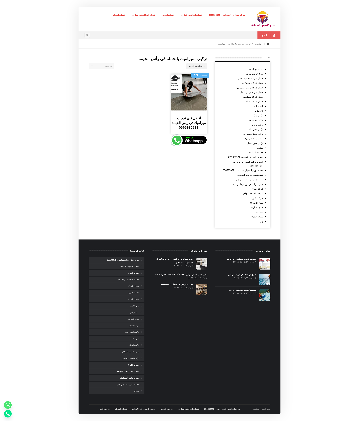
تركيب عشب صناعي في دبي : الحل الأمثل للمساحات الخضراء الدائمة (181, 274)
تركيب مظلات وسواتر (253, 138)
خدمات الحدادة (133, 273)
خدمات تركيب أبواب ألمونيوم (128, 371)
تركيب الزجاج (134, 345)
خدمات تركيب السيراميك (129, 378)
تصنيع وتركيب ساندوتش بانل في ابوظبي (241, 259)
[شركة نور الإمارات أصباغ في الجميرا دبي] (263, 19)
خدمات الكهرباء (133, 365)
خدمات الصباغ (133, 292)
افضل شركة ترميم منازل (251, 92)
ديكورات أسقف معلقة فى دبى (249, 179)
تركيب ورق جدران (255, 143)
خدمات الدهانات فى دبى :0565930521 (245, 157)
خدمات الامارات (256, 152)
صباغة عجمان (257, 216)
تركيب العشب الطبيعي (130, 358)
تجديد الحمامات (133, 319)
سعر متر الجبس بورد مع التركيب (248, 184)
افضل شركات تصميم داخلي (250, 78)
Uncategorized (255, 69)
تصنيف (260, 147)
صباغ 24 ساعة (256, 202)
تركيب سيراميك (256, 129)
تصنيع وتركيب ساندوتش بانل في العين (242, 274)
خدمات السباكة (133, 286)
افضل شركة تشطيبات (253, 96)
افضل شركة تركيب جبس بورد (249, 87)
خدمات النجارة (133, 299)
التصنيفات (258, 106)
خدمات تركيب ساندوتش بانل (128, 384)
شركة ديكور (257, 198)
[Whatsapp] (8, 405)
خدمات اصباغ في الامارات (129, 266)
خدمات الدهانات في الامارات (128, 279)
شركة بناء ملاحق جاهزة (252, 193)
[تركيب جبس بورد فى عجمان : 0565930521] (201, 289)
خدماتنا (136, 391)
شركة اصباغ (257, 188)
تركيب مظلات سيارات (253, 133)
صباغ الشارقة (257, 207)
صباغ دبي (259, 212)
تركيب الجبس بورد (132, 332)
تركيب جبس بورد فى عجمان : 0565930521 (177, 284)
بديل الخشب (134, 305)
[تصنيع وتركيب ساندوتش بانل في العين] (264, 279)
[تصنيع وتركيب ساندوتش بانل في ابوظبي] (264, 264)
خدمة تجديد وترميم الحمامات (250, 174)
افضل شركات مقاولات (252, 83)
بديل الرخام (134, 312)
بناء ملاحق (258, 110)
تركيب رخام (257, 124)
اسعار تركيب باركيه (254, 73)
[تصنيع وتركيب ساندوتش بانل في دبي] (264, 295)
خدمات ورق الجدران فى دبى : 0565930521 (243, 170)
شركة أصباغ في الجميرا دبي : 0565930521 (123, 260)
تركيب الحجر (134, 338)
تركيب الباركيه (133, 325)
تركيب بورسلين (256, 120)
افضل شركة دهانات (254, 101)
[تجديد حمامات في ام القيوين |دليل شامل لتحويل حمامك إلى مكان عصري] (201, 264)
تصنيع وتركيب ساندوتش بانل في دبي (242, 290)
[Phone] (8, 413)
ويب (261, 221)
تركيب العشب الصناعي (130, 351)
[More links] (104, 15)
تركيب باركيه (257, 115)
